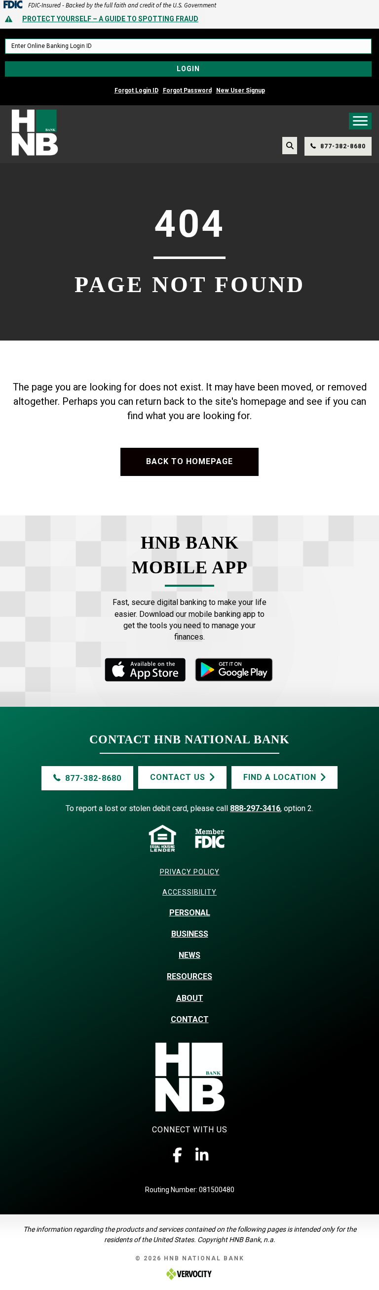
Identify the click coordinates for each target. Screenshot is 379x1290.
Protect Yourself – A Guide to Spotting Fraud (110, 19)
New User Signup (240, 90)
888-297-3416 (255, 808)
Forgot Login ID (136, 90)
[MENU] (360, 121)
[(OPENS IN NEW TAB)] (234, 669)
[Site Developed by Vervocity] (189, 1273)
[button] (177, 1155)
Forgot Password (187, 90)
